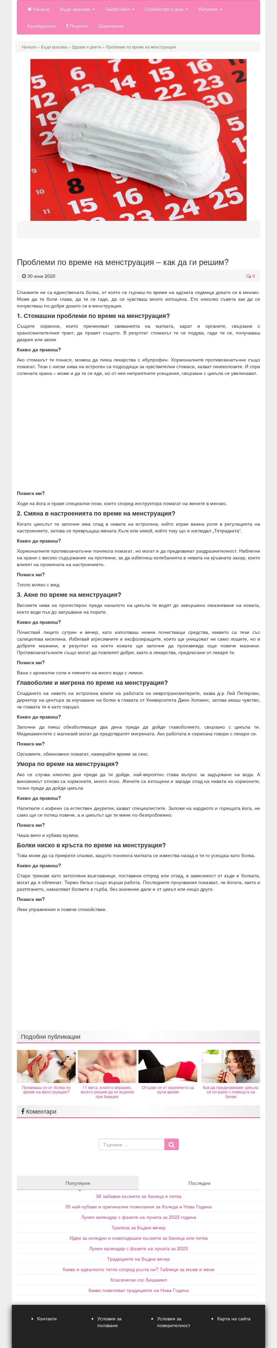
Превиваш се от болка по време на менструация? (46, 1089)
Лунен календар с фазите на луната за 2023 (138, 1248)
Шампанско (111, 25)
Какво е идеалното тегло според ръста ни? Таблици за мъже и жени (139, 1269)
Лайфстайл (118, 8)
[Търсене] (171, 1144)
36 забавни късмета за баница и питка (138, 1196)
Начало (41, 8)
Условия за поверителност (173, 1321)
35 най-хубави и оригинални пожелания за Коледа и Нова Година (138, 1206)
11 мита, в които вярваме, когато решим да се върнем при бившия (107, 1091)
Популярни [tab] (78, 1182)
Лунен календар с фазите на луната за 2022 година (138, 1216)
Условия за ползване (109, 1321)
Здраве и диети (86, 47)
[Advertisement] (138, 433)
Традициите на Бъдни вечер (138, 1258)
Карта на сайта (234, 1318)
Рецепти (78, 25)
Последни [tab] (199, 1182)
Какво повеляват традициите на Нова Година (139, 1290)
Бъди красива (76, 8)
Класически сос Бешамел (138, 1279)
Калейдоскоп (41, 25)
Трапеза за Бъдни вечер (138, 1227)
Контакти (47, 1318)
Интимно (208, 8)
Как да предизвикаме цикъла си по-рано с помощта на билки (230, 1091)
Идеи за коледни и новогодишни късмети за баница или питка (139, 1237)
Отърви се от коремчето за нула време (168, 1089)
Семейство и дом (165, 8)
